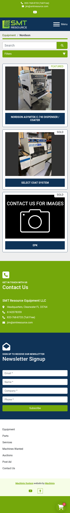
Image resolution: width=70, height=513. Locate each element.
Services (7, 442)
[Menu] (56, 24)
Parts (5, 435)
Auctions (7, 455)
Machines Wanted (12, 448)
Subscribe (35, 408)
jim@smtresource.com (36, 6)
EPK (35, 245)
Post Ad (6, 461)
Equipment (8, 429)
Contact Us (8, 468)
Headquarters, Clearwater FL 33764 (27, 306)
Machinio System (24, 483)
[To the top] (40, 491)
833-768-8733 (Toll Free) (36, 3)
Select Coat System (35, 182)
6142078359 (14, 312)
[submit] (62, 45)
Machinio (50, 483)
